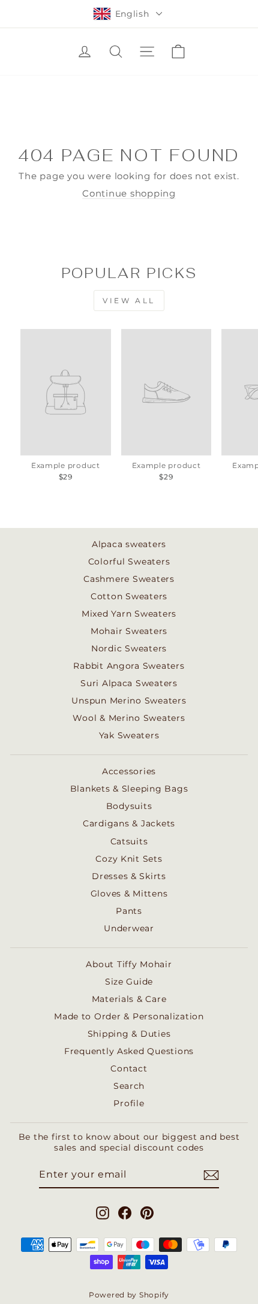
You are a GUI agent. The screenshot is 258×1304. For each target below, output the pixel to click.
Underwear (129, 928)
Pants (129, 911)
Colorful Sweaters (129, 561)
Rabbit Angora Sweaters (128, 666)
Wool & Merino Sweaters (129, 718)
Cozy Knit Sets (128, 859)
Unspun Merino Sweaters (128, 700)
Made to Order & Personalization (129, 1016)
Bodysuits (129, 806)
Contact (128, 1068)
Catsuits (129, 841)
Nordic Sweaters (129, 648)
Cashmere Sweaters (129, 579)
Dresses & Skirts (129, 876)
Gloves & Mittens (129, 893)
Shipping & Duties (129, 1034)
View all (129, 300)
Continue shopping (129, 193)
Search (129, 1086)
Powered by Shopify (129, 1294)
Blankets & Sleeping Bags (129, 788)
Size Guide (129, 981)
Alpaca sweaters (129, 544)
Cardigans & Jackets (129, 823)
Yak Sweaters (129, 735)
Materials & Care (129, 999)
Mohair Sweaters (129, 631)
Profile (128, 1103)
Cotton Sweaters (129, 596)
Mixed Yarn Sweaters (129, 613)
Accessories (129, 771)
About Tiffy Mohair (129, 964)
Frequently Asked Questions (129, 1051)
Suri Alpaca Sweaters (129, 683)
